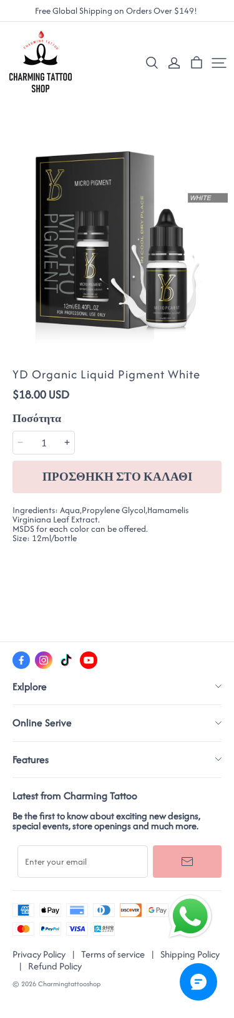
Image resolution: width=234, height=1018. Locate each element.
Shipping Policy (190, 954)
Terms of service (113, 954)
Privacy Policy (39, 954)
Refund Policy (55, 966)
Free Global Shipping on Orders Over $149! (117, 11)
